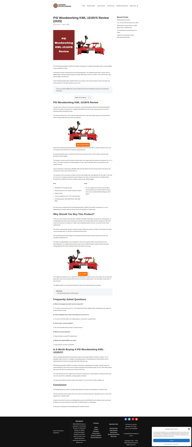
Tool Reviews (110, 5)
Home (83, 5)
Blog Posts (133, 5)
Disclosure (96, 431)
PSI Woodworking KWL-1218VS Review (68, 293)
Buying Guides (91, 5)
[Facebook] (125, 419)
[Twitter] (129, 419)
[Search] (137, 5)
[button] (189, 429)
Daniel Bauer (58, 24)
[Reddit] (136, 419)
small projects (97, 109)
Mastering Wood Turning (123, 20)
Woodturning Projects (122, 5)
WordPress (56, 432)
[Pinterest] (133, 419)
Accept (171, 440)
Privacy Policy (175, 444)
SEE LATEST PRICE (83, 144)
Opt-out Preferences (96, 437)
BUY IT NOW (82, 274)
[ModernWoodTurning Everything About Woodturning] (62, 5)
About (96, 427)
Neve (54, 430)
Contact (96, 429)
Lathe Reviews (101, 5)
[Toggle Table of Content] (88, 97)
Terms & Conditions (96, 435)
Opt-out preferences (168, 444)
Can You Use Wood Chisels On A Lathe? (128, 22)
